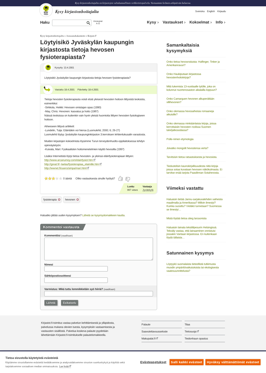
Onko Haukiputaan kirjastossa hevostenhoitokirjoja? (183, 75)
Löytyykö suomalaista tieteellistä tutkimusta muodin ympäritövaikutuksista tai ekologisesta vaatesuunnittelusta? (192, 267)
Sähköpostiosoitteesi (57, 275)
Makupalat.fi (148, 338)
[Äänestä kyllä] (120, 178)
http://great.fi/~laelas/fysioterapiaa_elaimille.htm (71, 164)
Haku (45, 22)
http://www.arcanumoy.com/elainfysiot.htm (68, 160)
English (211, 11)
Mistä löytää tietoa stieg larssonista (186, 218)
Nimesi (48, 264)
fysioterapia (50, 199)
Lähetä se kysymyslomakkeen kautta (103, 215)
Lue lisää (64, 366)
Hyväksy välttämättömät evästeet (233, 362)
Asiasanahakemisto (75, 35)
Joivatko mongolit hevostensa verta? (187, 148)
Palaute (146, 324)
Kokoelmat (199, 22)
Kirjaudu (221, 11)
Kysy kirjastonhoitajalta (52, 35)
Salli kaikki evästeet (186, 362)
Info (219, 22)
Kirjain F (92, 35)
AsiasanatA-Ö (97, 22)
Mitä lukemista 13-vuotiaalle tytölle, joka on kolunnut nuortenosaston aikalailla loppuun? (191, 88)
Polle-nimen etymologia (179, 139)
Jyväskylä (148, 190)
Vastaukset (173, 22)
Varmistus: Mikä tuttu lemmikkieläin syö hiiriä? (73, 289)
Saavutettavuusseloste (155, 331)
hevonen (70, 199)
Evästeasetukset (153, 362)
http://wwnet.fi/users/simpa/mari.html (65, 168)
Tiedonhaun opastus (196, 338)
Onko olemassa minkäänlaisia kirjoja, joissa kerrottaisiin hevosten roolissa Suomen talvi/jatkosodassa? (191, 127)
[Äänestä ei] (127, 179)
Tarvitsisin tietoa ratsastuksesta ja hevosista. (191, 156)
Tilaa (187, 324)
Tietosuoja (190, 331)
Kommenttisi (52, 235)
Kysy (151, 22)
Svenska (199, 11)
